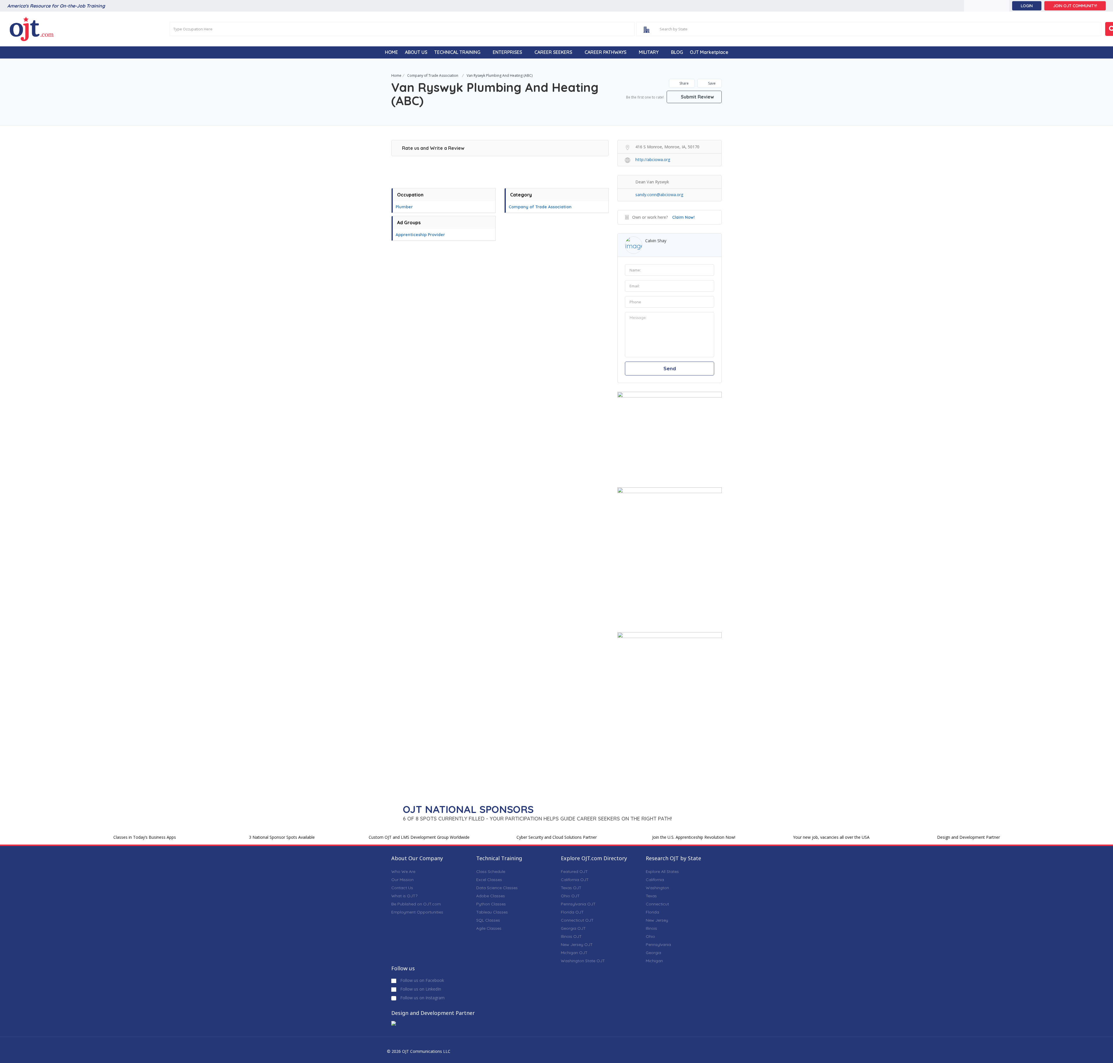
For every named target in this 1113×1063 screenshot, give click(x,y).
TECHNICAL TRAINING (457, 52)
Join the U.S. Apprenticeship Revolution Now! (693, 837)
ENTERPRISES (507, 52)
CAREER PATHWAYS (605, 52)
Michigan (654, 960)
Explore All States (662, 871)
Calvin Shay (655, 240)
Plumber (404, 206)
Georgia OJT (573, 928)
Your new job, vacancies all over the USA (831, 837)
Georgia (653, 952)
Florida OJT (572, 912)
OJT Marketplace (709, 52)
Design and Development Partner (968, 837)
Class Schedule (490, 871)
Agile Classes (488, 928)
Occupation (410, 195)
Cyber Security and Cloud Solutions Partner (557, 837)
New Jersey (657, 920)
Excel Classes (489, 879)
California (655, 879)
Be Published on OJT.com (416, 904)
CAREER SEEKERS (553, 52)
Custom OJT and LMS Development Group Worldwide (419, 837)
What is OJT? (404, 895)
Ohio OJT (570, 895)
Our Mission (402, 879)
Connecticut (657, 904)
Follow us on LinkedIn (420, 989)
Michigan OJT (574, 952)
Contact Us (402, 887)
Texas (651, 895)
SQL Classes (488, 920)
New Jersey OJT (577, 944)
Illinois (651, 928)
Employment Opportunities (417, 912)
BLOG (677, 52)
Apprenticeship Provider (420, 234)
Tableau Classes (492, 912)
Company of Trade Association (432, 75)
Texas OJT (571, 887)
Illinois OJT (571, 936)
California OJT (575, 879)
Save (711, 83)
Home (396, 75)
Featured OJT (574, 871)
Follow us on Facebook (421, 980)
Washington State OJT (583, 960)
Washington (657, 887)
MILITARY (649, 52)
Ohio (650, 936)
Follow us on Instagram (422, 997)
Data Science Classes (497, 887)
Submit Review (697, 97)
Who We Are (403, 871)
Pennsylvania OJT (578, 904)
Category (521, 195)
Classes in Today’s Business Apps (144, 837)
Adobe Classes (490, 895)
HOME (391, 52)
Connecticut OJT (577, 920)
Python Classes (491, 904)
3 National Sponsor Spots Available (282, 837)
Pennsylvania (658, 944)
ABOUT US (416, 52)
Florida (652, 912)
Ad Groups (409, 222)
